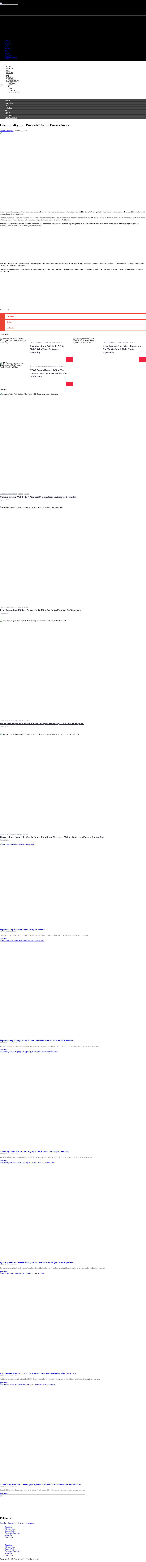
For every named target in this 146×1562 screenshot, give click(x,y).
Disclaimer (8, 1527)
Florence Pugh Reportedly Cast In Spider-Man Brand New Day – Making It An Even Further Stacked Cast (52, 837)
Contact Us (9, 1537)
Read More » (4, 939)
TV (6, 51)
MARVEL (9, 43)
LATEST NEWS (13, 33)
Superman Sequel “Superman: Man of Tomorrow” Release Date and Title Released (36, 1040)
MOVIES (8, 48)
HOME (7, 41)
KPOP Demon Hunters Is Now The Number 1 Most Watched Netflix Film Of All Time (48, 373)
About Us (8, 1535)
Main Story (44, 342)
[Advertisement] (68, 193)
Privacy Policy (10, 1529)
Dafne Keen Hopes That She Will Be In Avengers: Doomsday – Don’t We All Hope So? (42, 723)
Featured (33, 366)
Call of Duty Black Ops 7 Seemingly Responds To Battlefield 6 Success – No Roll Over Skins (40, 1484)
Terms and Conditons (12, 1533)
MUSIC (61, 366)
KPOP (7, 53)
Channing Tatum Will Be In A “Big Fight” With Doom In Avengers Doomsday (47, 349)
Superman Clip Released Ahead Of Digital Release (22, 929)
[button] (73, 37)
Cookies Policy (10, 1531)
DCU (7, 46)
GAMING (9, 56)
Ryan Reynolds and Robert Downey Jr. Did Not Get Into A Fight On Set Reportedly (122, 349)
